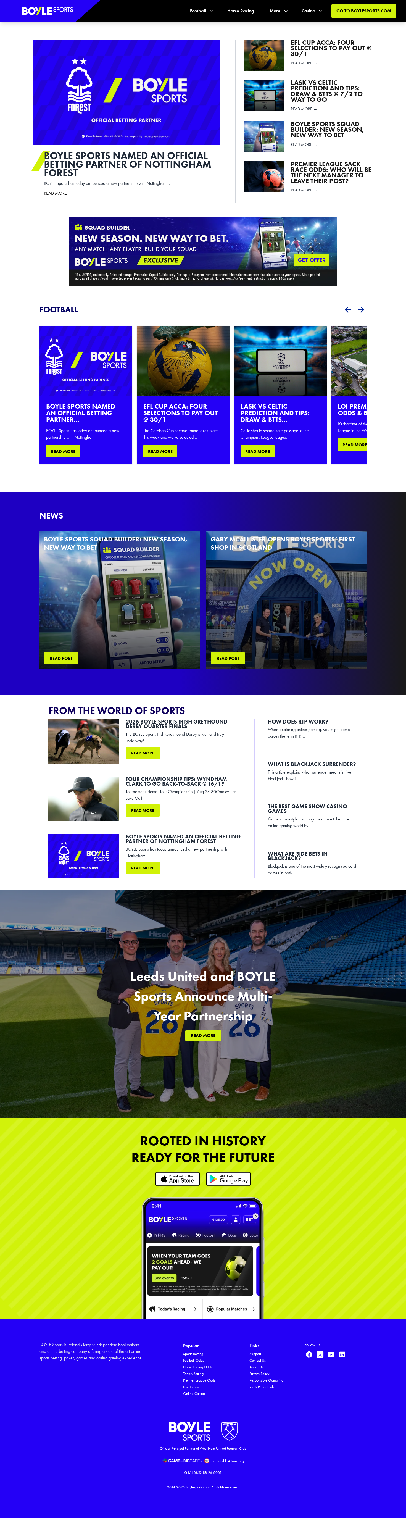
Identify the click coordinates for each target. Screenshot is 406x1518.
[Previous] (347, 309)
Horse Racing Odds (197, 1367)
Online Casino (194, 1393)
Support (255, 1353)
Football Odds (193, 1360)
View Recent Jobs (262, 1387)
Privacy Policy (259, 1373)
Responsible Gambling (266, 1380)
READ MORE (63, 451)
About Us (256, 1367)
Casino (308, 11)
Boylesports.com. (198, 1487)
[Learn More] (177, 1179)
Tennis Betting (193, 1373)
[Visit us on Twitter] (320, 1354)
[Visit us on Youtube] (331, 1354)
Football (198, 11)
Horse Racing (240, 11)
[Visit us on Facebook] (309, 1354)
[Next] (361, 309)
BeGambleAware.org (228, 1461)
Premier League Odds (199, 1380)
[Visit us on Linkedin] (342, 1354)
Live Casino (191, 1387)
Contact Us (257, 1360)
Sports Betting (193, 1353)
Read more (142, 753)
